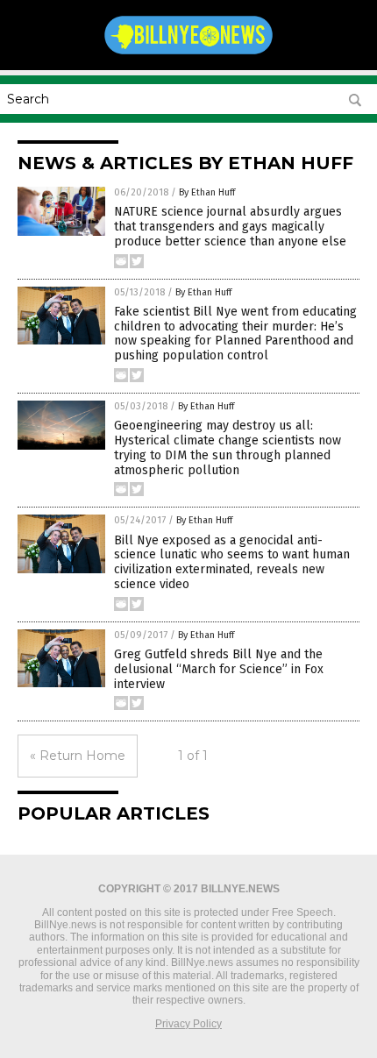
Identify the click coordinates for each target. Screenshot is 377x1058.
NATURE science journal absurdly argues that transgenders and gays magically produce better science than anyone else (230, 226)
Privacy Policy (188, 1024)
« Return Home (77, 755)
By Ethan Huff (207, 192)
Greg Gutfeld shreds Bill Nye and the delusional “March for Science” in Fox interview (219, 669)
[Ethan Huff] (188, 53)
